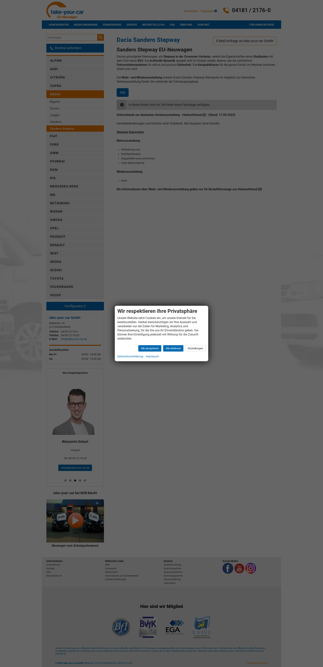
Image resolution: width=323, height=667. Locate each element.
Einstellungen (195, 348)
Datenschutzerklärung (130, 356)
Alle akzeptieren (150, 348)
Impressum (152, 356)
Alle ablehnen (173, 348)
